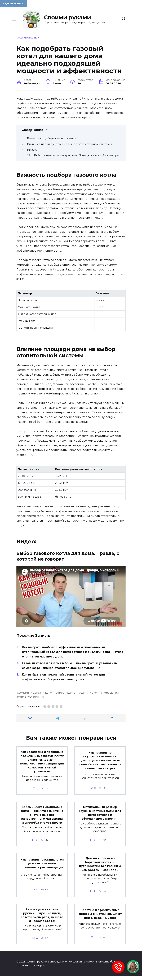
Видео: (32, 150)
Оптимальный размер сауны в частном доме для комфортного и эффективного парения (100, 812)
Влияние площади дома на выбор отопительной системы (69, 144)
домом (72, 692)
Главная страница (27, 38)
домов (60, 692)
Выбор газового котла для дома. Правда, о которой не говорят (77, 155)
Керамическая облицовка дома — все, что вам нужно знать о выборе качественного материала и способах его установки (42, 814)
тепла (22, 696)
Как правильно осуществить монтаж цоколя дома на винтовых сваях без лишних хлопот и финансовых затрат (100, 760)
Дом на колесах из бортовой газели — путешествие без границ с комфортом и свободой (100, 864)
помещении (110, 692)
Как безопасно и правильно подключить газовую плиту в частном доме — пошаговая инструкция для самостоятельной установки (42, 761)
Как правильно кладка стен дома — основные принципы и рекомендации (42, 863)
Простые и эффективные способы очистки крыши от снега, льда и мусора (100, 913)
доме (48, 692)
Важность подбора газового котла (51, 138)
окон (95, 692)
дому (84, 692)
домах (37, 692)
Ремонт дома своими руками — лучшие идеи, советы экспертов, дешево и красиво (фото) (42, 915)
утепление (37, 696)
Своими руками (67, 17)
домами (23, 692)
